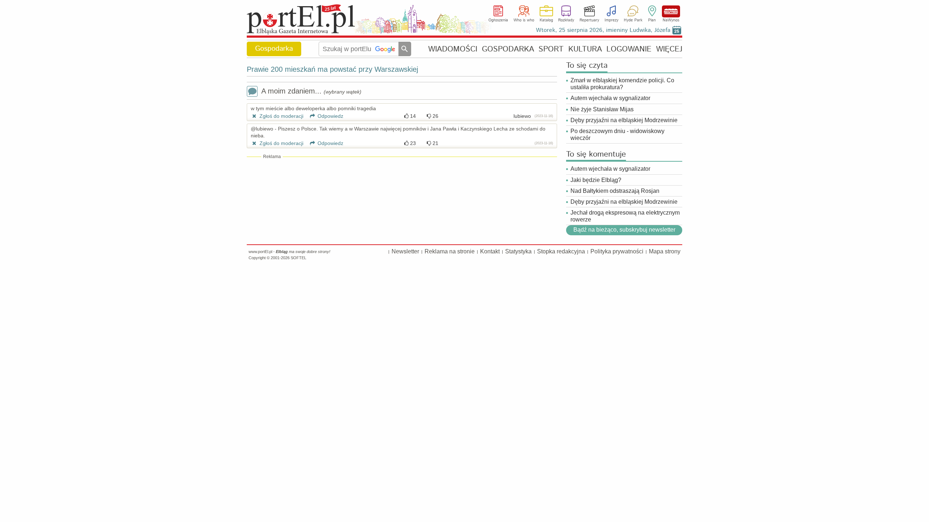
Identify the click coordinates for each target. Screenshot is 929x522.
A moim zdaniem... (311, 91)
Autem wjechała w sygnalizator (610, 98)
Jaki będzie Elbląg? (595, 180)
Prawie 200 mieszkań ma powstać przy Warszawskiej (332, 69)
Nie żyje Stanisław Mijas (602, 109)
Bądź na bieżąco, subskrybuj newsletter (624, 229)
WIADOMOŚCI (452, 49)
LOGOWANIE (628, 49)
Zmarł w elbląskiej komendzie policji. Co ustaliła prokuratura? (622, 83)
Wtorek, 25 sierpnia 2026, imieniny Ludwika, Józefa (603, 30)
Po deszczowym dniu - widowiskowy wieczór (617, 134)
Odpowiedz (329, 116)
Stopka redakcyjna (561, 251)
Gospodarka (274, 49)
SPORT (551, 49)
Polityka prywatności (616, 251)
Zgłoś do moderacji (280, 116)
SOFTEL (298, 258)
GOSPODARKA (508, 49)
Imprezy (611, 20)
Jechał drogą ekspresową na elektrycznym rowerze (625, 216)
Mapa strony (664, 251)
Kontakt (490, 251)
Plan (652, 20)
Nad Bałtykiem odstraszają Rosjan (614, 191)
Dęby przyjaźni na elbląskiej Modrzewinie (624, 120)
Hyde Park (633, 20)
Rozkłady (566, 20)
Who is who (523, 20)
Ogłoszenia (498, 20)
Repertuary (589, 20)
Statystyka (518, 251)
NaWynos (671, 11)
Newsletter (405, 251)
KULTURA (585, 49)
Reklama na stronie (450, 251)
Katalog (546, 20)
